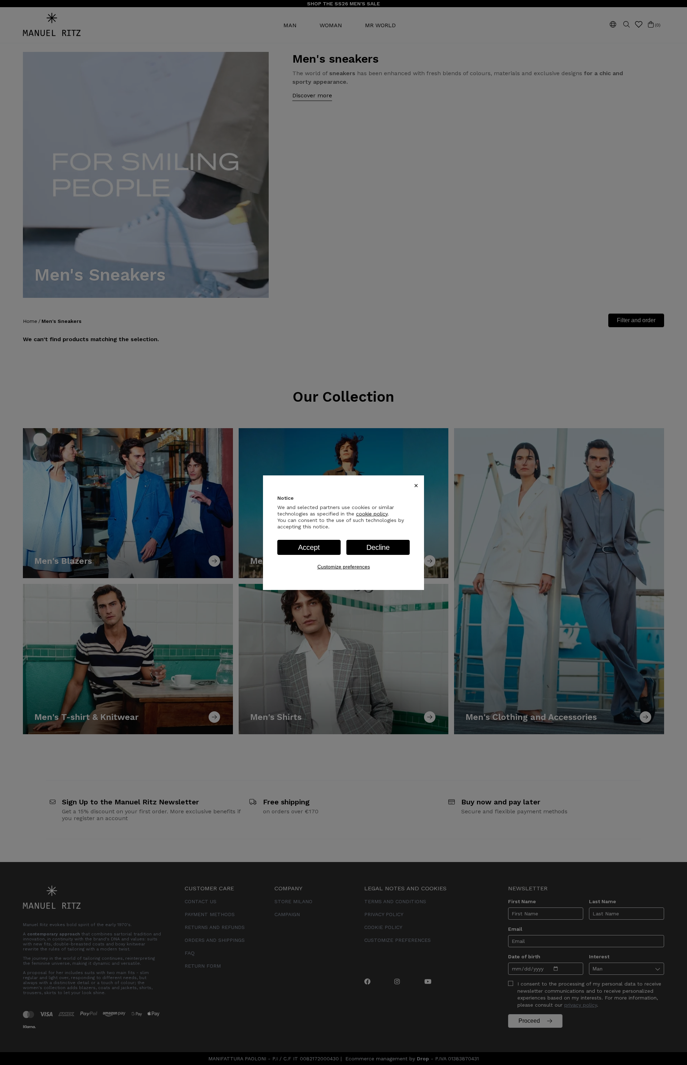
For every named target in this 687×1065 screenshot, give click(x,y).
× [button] (416, 485)
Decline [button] (378, 547)
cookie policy (372, 514)
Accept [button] (309, 547)
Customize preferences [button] (343, 567)
